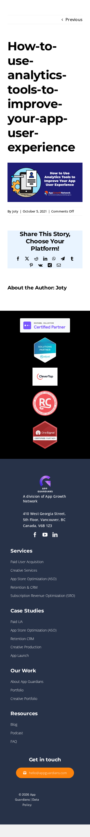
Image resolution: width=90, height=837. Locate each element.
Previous (74, 19)
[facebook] (35, 534)
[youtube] (45, 534)
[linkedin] (55, 534)
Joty (15, 211)
